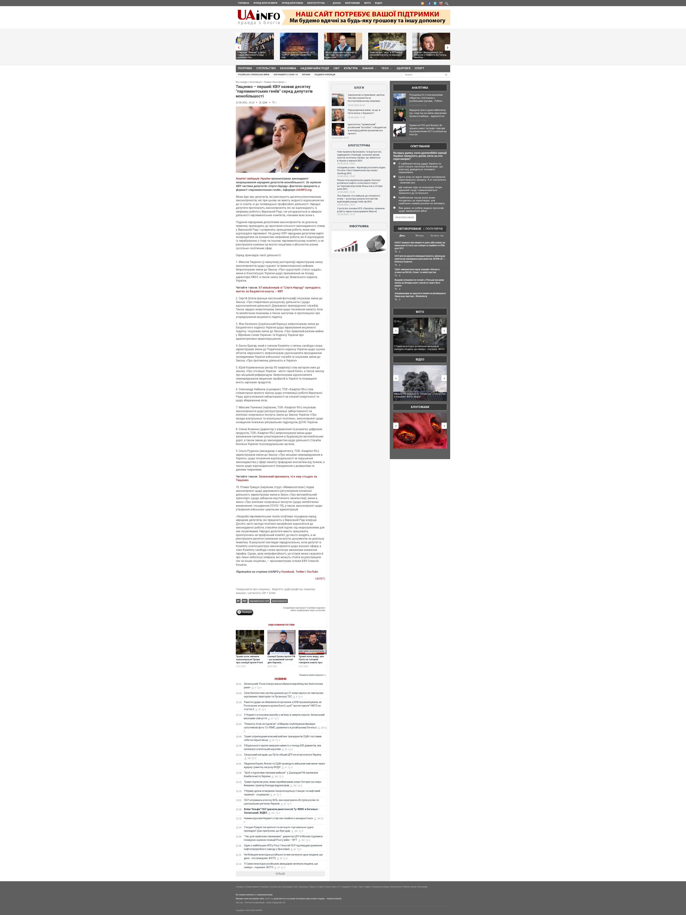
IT (339, 887)
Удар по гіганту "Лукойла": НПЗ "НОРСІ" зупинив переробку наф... (298, 55)
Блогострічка (315, 3)
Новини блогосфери (274, 82)
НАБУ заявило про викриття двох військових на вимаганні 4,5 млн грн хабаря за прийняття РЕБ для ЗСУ (420, 245)
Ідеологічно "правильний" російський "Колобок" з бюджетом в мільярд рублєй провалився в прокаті (367, 129)
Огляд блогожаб (292, 3)
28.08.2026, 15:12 (346, 214)
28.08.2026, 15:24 (346, 204)
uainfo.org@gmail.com (275, 902)
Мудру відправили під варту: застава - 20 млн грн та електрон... (341, 55)
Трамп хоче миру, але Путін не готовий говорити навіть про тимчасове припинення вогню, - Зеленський (312, 662)
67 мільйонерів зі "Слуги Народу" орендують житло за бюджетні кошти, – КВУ (278, 289)
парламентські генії (259, 601)
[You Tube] (440, 4)
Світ (336, 68)
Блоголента (396, 887)
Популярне (434, 228)
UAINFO (320, 578)
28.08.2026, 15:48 (346, 176)
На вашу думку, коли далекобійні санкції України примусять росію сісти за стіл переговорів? (420, 155)
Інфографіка (359, 226)
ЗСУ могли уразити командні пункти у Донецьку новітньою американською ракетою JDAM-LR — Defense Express (420, 259)
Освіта (328, 887)
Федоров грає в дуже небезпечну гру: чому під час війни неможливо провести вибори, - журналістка (428, 113)
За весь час (437, 235)
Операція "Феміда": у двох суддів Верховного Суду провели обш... (251, 55)
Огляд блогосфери (265, 3)
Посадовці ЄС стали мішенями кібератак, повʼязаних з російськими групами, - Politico (426, 98)
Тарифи (306, 74)
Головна (243, 3)
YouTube (312, 571)
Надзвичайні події (314, 68)
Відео (378, 3)
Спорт (419, 68)
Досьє (337, 3)
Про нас (239, 902)
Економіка (288, 68)
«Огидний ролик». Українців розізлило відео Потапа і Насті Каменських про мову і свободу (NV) (361, 170)
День (402, 235)
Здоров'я (403, 68)
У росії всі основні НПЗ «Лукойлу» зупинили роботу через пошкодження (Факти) (361, 210)
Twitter (300, 571)
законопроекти (279, 601)
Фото (367, 3)
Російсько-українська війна (253, 74)
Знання (366, 69)
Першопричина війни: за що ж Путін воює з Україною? (364, 111)
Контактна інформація (255, 902)
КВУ (245, 601)
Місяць (420, 235)
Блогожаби (352, 3)
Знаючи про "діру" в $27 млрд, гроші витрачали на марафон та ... (386, 55)
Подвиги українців (324, 74)
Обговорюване (409, 228)
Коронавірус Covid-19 (285, 74)
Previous (237, 47)
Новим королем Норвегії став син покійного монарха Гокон (278, 818)
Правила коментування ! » (312, 675)
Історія (320, 887)
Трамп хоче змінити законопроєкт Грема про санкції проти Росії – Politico (249, 661)
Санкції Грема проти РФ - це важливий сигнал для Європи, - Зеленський (281, 661)
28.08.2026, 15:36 (346, 192)
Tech (384, 69)
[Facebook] (428, 4)
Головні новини (252, 887)
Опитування (420, 146)
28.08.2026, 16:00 (346, 163)
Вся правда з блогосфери (249, 82)
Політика (245, 68)
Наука (312, 887)
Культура (351, 68)
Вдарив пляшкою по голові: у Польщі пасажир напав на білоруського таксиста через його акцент (419, 283)
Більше (280, 873)
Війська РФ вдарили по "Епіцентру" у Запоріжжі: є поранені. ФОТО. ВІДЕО (420, 347)
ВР (238, 601)
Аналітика (420, 87)
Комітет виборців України (253, 178)
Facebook (287, 571)
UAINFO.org (303, 189)
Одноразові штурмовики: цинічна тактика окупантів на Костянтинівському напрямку (366, 98)
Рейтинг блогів (409, 887)
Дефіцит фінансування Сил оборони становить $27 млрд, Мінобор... (430, 55)
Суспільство (266, 68)
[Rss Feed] (422, 4)
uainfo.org (269, 898)
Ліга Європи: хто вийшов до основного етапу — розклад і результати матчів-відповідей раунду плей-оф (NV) (358, 198)
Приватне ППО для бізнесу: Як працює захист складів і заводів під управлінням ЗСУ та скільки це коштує (427, 130)
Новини (280, 679)
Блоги (359, 87)
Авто (334, 887)
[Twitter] (434, 4)
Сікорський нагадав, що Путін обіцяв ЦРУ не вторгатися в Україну (282, 754)
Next (448, 47)
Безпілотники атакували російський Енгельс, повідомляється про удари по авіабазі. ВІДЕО (419, 395)
